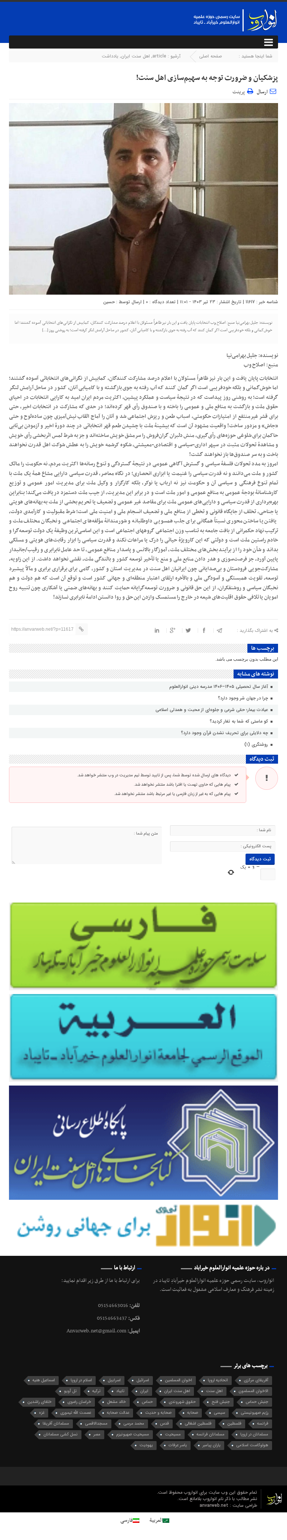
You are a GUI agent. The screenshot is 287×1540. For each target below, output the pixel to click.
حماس (147, 1402)
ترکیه (96, 1391)
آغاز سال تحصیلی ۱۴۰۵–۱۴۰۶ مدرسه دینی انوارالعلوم (219, 686)
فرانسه (262, 1424)
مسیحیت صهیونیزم (132, 1434)
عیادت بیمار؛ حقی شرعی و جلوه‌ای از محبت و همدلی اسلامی (212, 709)
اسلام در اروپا (81, 1380)
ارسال (262, 92)
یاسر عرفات (178, 1445)
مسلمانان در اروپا (254, 1434)
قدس (164, 1424)
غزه (41, 1413)
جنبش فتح (221, 1402)
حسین (109, 301)
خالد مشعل (116, 1402)
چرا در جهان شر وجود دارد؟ (243, 698)
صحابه (192, 1413)
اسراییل (114, 1380)
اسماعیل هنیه (44, 1380)
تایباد (120, 1391)
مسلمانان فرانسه (211, 1434)
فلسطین (234, 1424)
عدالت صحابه (118, 1413)
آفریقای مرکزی (256, 1380)
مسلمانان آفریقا (56, 1424)
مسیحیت (173, 1434)
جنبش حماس (257, 1402)
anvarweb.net (215, 1505)
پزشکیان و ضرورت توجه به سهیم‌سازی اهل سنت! (207, 78)
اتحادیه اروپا (218, 1380)
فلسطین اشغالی (198, 1424)
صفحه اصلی (210, 56)
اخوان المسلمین (178, 1380)
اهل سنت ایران (135, 56)
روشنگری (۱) (256, 744)
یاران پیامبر (211, 1445)
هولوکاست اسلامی (252, 1445)
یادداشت (110, 56)
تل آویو (70, 1391)
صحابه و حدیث (158, 1413)
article (159, 56)
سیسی (219, 1413)
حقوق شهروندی (182, 1402)
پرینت (239, 91)
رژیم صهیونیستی (254, 1413)
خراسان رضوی (79, 1402)
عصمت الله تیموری (75, 1413)
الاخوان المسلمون (253, 1391)
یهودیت (146, 1445)
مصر (97, 1434)
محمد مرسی (133, 1424)
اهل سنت (214, 1391)
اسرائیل (142, 1380)
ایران (144, 1391)
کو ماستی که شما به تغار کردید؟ (239, 721)
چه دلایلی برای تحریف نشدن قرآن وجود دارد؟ (225, 732)
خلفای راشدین (39, 1402)
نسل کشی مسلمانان (60, 1434)
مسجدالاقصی (96, 1424)
